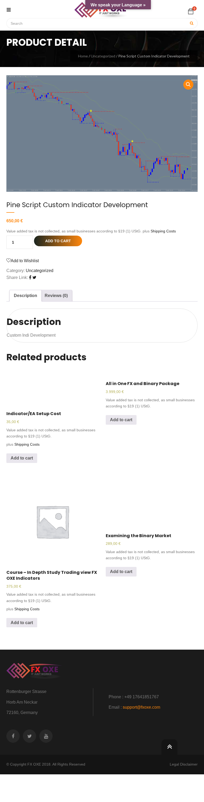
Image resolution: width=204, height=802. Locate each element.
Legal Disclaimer (184, 764)
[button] (191, 11)
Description (25, 295)
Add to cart (58, 241)
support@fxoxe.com (141, 707)
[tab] (25, 296)
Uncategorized (103, 56)
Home (83, 56)
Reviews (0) (56, 295)
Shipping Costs (163, 231)
